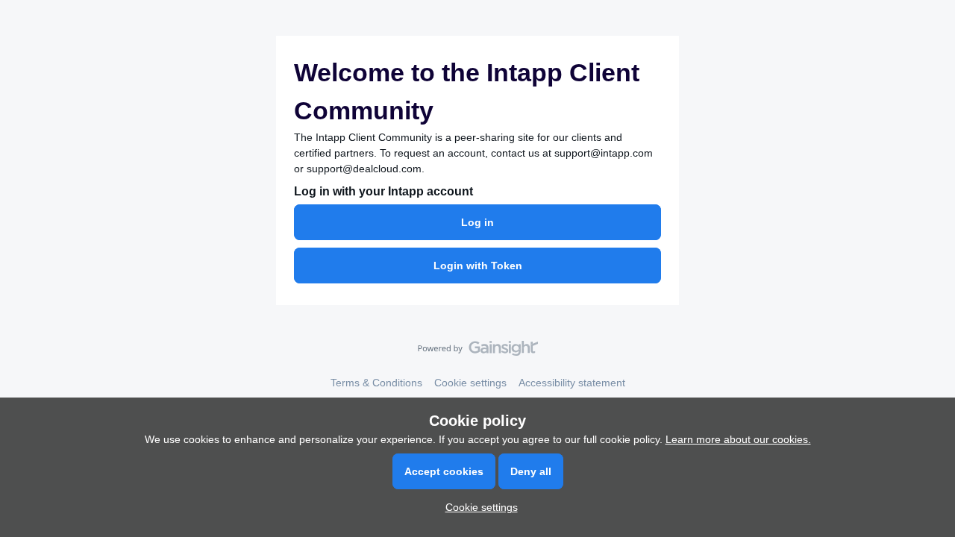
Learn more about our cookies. (738, 439)
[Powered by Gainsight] (478, 352)
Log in (477, 222)
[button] (478, 507)
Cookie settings (470, 383)
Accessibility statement (572, 383)
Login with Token (477, 265)
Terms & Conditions (376, 383)
